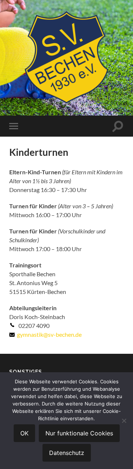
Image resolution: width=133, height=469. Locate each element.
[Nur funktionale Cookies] (123, 420)
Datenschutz (66, 452)
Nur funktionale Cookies (79, 433)
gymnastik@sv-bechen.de (49, 334)
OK (24, 433)
